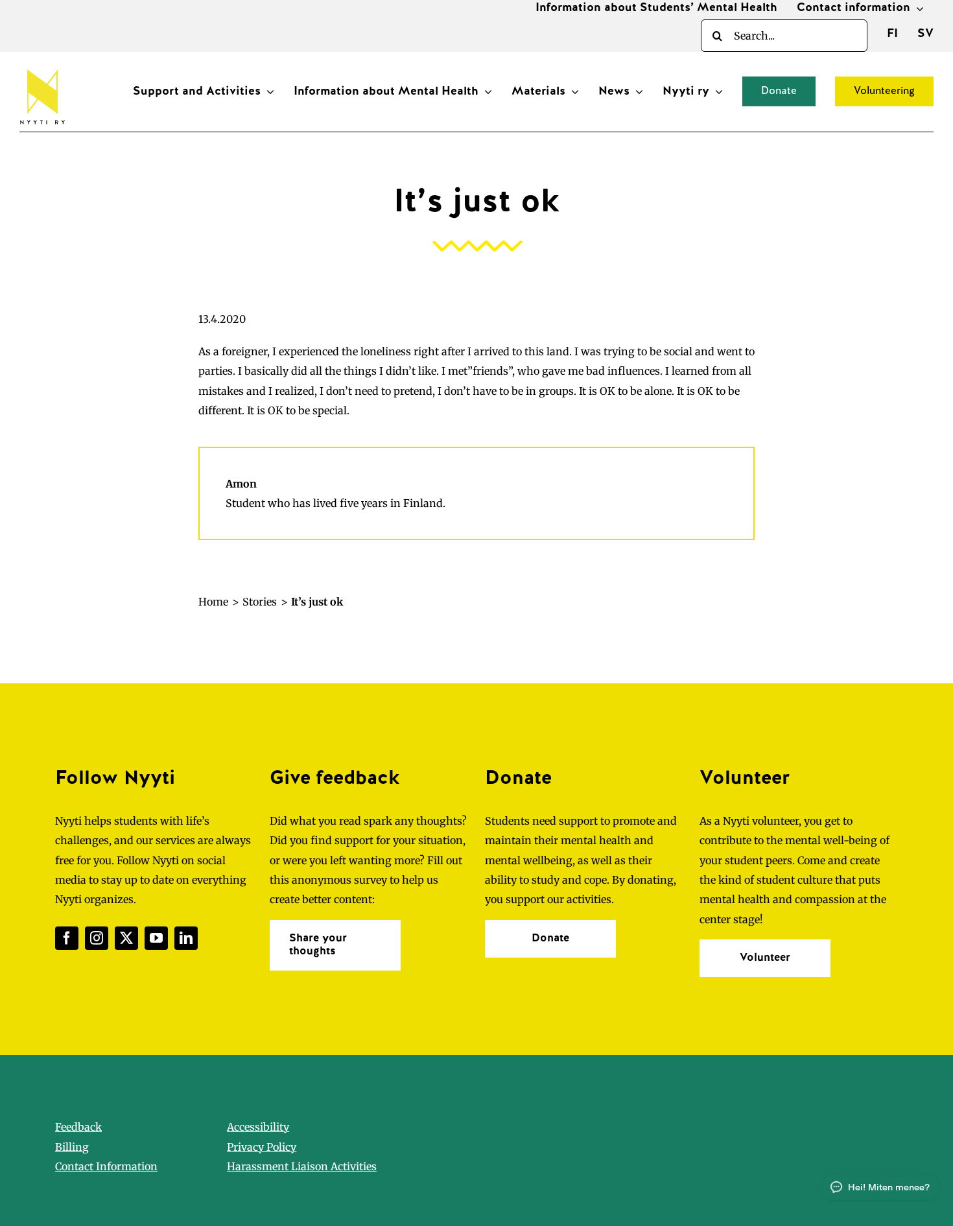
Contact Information (106, 1166)
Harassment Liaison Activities (302, 1166)
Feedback (78, 1126)
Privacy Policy (261, 1146)
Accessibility (258, 1126)
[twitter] (126, 938)
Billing (72, 1146)
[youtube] (156, 938)
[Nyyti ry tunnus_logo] (42, 66)
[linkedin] (186, 938)
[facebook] (66, 938)
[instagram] (96, 938)
